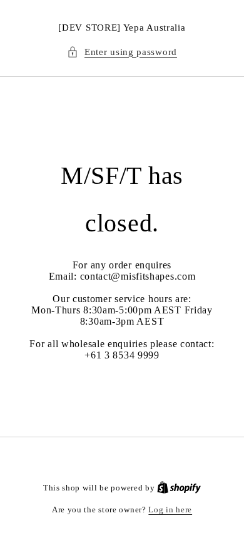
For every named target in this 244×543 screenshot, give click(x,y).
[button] (122, 52)
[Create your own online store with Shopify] (179, 487)
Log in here (170, 509)
